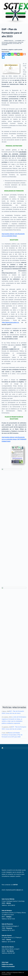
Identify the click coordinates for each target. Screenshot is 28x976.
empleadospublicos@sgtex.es (14, 890)
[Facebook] (3, 54)
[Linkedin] (9, 54)
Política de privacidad (8, 966)
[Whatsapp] (12, 54)
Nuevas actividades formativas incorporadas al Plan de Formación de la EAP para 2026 (12, 735)
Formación (20, 42)
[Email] (18, 54)
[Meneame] (21, 54)
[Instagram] (15, 54)
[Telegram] (3, 57)
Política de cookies (7, 964)
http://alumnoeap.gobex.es (10, 322)
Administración (12, 42)
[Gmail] (24, 54)
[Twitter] (6, 54)
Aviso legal (5, 962)
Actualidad (5, 42)
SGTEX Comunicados (7, 43)
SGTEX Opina (16, 43)
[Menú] (25, 11)
